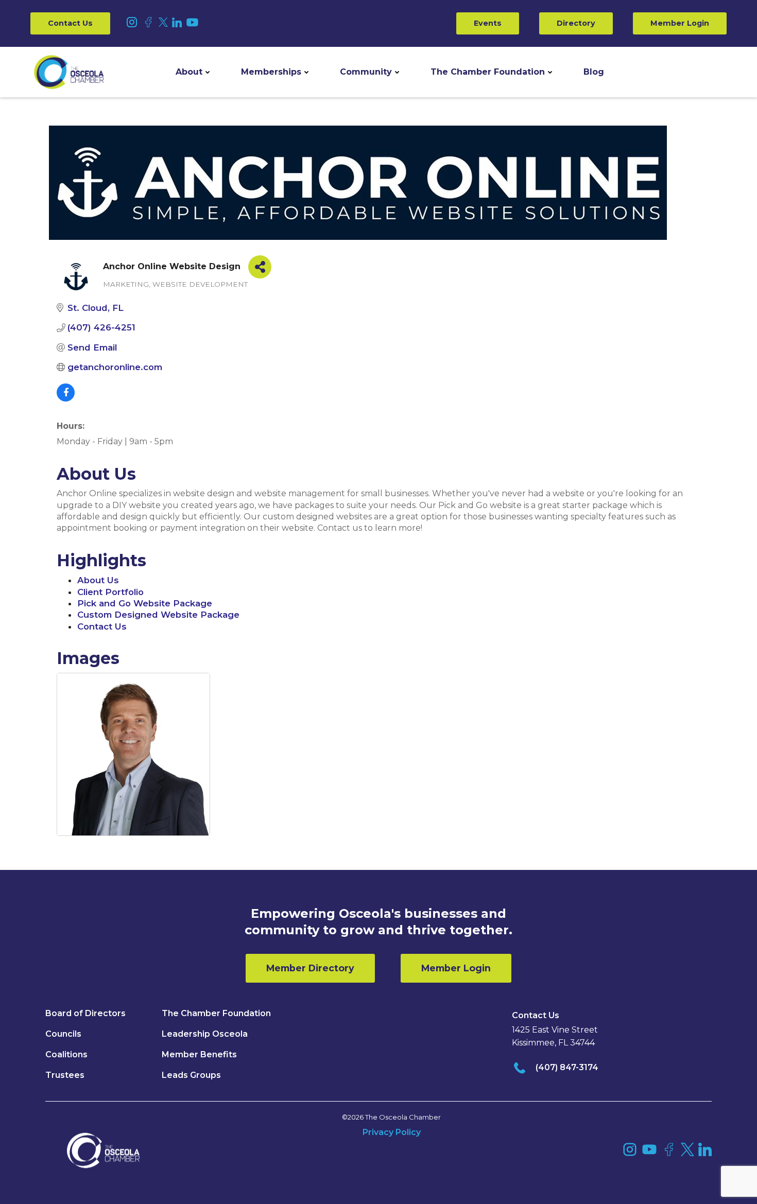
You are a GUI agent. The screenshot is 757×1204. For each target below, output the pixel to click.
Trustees (64, 1075)
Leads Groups (191, 1075)
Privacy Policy (392, 1132)
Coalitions (66, 1054)
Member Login (679, 23)
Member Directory (310, 968)
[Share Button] (259, 266)
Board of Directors (85, 1013)
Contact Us (70, 23)
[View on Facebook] (66, 398)
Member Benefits (199, 1054)
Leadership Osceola (205, 1034)
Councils (63, 1034)
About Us (98, 580)
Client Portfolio (110, 592)
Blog (593, 72)
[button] (192, 72)
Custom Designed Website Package (158, 614)
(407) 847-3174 (567, 1067)
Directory (576, 23)
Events (488, 23)
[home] (69, 72)
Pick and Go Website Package (144, 603)
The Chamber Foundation (488, 72)
